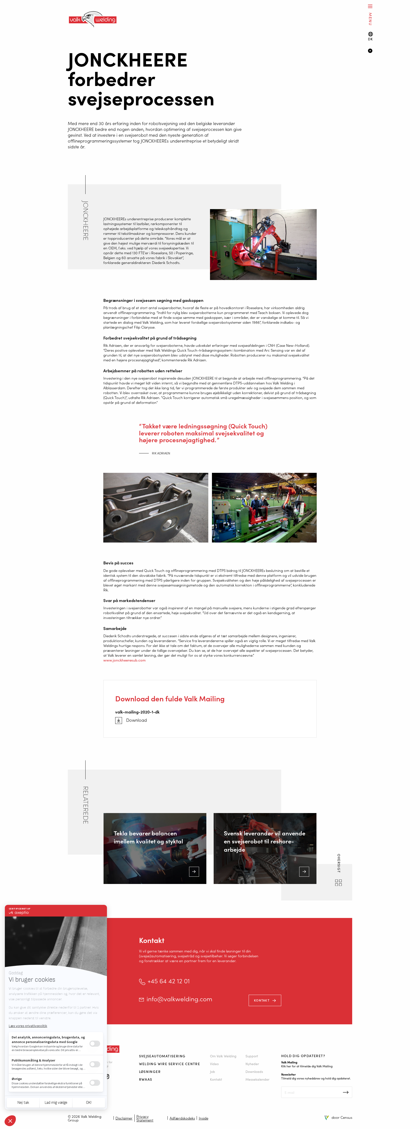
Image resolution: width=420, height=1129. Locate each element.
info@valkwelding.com (179, 998)
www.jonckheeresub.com (124, 659)
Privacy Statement (144, 1118)
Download (136, 720)
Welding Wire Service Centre (169, 1063)
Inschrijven (346, 1092)
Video (214, 1063)
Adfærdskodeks (182, 1118)
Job (212, 1071)
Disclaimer (123, 1118)
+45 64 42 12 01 (169, 980)
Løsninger (150, 1071)
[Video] (387, 51)
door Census (342, 1117)
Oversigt (339, 864)
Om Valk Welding (223, 1055)
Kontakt (262, 1000)
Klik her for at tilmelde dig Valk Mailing (306, 1066)
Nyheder (252, 1063)
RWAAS (145, 1079)
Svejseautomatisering (162, 1055)
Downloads (254, 1071)
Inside (203, 1118)
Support (251, 1055)
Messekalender (257, 1079)
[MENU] (370, 6)
